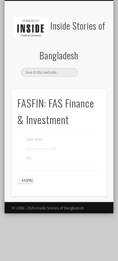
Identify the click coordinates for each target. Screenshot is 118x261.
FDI (28, 158)
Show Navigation (92, 51)
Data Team (34, 139)
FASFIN (27, 180)
